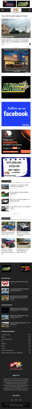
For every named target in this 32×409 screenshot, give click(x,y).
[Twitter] (20, 400)
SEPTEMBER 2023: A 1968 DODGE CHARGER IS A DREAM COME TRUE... (23, 251)
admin (2, 43)
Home (2, 13)
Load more (15, 213)
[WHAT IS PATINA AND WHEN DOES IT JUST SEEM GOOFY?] (5, 324)
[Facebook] (11, 400)
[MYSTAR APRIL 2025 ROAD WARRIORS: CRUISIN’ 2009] (5, 194)
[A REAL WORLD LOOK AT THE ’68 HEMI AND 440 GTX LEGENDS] (5, 208)
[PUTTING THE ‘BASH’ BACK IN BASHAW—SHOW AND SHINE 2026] (5, 290)
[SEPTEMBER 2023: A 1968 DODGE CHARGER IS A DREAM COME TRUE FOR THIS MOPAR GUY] (24, 243)
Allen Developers (19, 405)
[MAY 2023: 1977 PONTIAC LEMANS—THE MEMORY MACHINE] (5, 201)
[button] (2, 10)
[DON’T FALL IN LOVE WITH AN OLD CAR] (5, 283)
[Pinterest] (16, 400)
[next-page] (5, 257)
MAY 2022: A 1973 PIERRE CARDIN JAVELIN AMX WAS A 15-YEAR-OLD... (23, 234)
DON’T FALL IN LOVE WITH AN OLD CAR (19, 281)
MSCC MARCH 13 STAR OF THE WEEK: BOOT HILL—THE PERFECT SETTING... (15, 41)
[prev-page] (2, 257)
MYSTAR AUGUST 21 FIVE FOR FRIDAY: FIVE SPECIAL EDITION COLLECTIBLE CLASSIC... (19, 298)
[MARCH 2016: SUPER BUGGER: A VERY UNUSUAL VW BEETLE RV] (5, 317)
